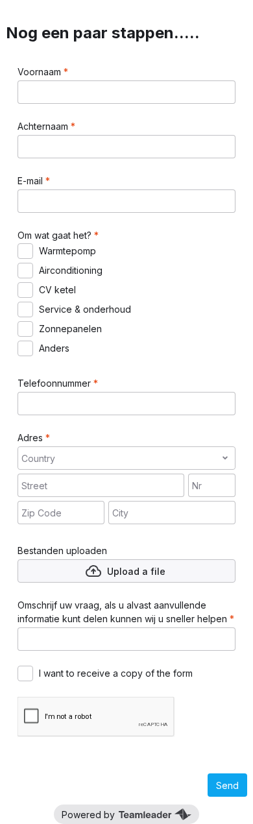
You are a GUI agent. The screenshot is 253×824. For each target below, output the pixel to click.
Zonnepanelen (70, 328)
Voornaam (41, 71)
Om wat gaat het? (56, 235)
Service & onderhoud (85, 309)
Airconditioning (70, 270)
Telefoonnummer (55, 383)
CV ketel (57, 289)
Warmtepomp (67, 250)
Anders (54, 348)
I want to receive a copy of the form (116, 673)
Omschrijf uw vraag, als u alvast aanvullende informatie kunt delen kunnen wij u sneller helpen (124, 612)
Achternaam (44, 126)
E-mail (31, 180)
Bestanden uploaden (62, 550)
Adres (31, 437)
